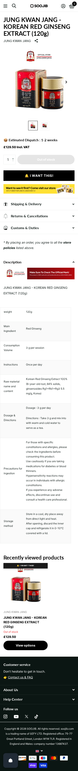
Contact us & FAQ (20, 677)
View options (25, 645)
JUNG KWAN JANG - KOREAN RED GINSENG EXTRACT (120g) (25, 622)
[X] (26, 716)
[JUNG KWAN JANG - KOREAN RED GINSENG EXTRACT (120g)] (25, 585)
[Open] (10, 760)
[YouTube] (16, 716)
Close (39, 690)
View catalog (5, 6)
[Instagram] (5, 716)
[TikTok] (36, 716)
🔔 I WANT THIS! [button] (39, 176)
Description (12, 262)
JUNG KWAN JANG (17, 41)
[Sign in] (63, 6)
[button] (14, 156)
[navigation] (33, 125)
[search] (14, 6)
